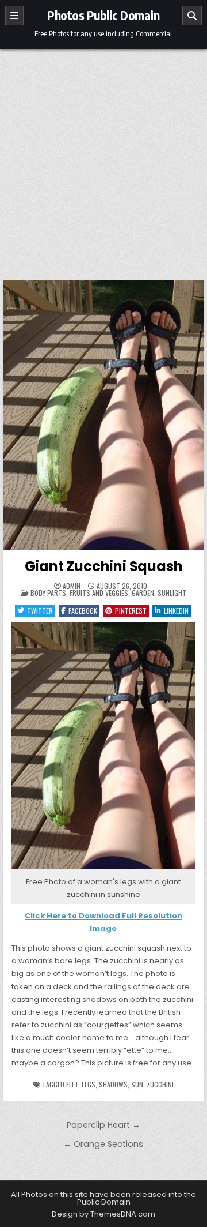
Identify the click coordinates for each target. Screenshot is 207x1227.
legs (88, 1084)
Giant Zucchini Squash (104, 566)
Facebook (82, 611)
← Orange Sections (103, 1144)
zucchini (160, 1084)
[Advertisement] (103, 158)
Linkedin (176, 611)
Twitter (40, 611)
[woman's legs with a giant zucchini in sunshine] (104, 869)
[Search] (192, 15)
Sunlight (172, 593)
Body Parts (48, 593)
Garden (143, 593)
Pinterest (131, 611)
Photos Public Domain (103, 15)
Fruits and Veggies (99, 593)
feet (72, 1084)
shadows (113, 1084)
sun (137, 1084)
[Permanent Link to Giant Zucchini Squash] (104, 415)
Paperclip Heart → (103, 1125)
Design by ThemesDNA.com (103, 1214)
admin (71, 586)
